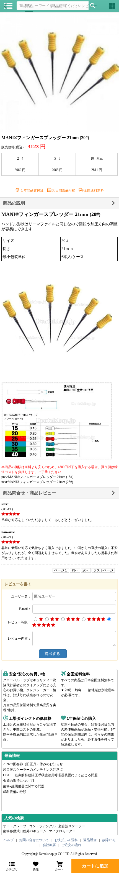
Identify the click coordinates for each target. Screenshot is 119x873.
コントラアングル (42, 826)
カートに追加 (95, 866)
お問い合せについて (34, 840)
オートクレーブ (14, 826)
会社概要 (49, 845)
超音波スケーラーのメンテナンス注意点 (33, 770)
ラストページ (103, 570)
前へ (75, 570)
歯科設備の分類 (14, 792)
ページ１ (61, 570)
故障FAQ (108, 840)
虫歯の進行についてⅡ (19, 781)
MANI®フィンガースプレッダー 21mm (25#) (40, 482)
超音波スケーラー (71, 826)
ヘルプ (9, 840)
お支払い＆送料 (66, 840)
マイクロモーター (62, 831)
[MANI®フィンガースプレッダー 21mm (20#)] (59, 72)
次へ (85, 570)
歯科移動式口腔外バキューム (24, 831)
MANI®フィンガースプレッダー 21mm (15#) (40, 477)
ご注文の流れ (71, 845)
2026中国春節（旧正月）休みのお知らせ (33, 764)
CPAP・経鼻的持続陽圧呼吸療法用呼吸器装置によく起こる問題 (50, 775)
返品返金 (90, 840)
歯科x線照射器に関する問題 (24, 786)
